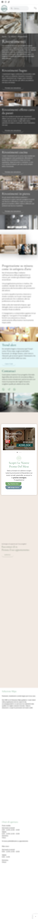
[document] (19, 459)
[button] (5, 439)
